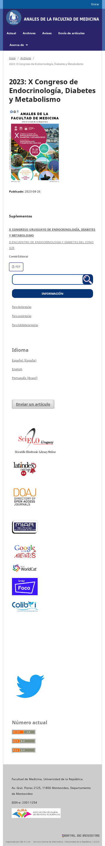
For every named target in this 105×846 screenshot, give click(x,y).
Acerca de (17, 45)
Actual (11, 33)
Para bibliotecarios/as (25, 325)
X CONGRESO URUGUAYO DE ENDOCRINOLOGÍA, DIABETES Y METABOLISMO (52, 238)
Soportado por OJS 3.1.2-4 (18, 841)
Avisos (47, 33)
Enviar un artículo (33, 404)
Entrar (95, 4)
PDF (17, 267)
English (17, 369)
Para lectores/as (21, 307)
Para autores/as (21, 316)
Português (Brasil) (25, 378)
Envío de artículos (71, 33)
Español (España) (24, 360)
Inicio (12, 58)
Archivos (29, 33)
